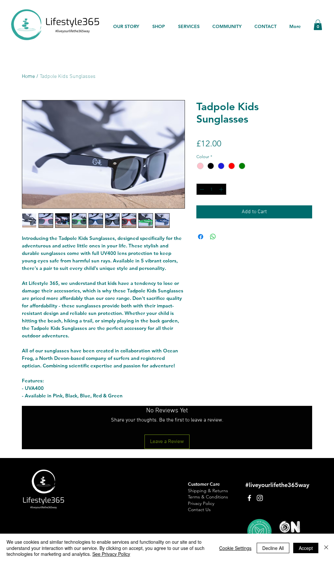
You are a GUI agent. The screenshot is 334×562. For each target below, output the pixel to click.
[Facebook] (249, 498)
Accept (306, 548)
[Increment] (222, 189)
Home (28, 76)
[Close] (326, 548)
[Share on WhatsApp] (213, 237)
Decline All (273, 548)
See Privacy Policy (111, 554)
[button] (317, 25)
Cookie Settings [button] (235, 548)
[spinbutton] (211, 189)
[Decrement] (201, 189)
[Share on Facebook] (201, 237)
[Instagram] (260, 498)
